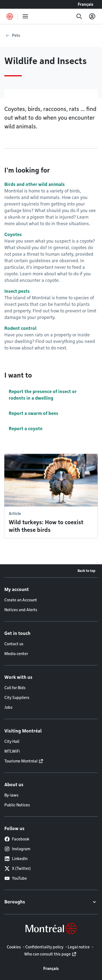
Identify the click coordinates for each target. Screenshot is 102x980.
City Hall (11, 741)
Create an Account (20, 600)
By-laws (11, 795)
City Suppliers (16, 697)
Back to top (86, 571)
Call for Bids (15, 688)
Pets (16, 35)
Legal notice (79, 947)
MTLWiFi (12, 751)
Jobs (8, 707)
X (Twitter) (21, 868)
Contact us (13, 644)
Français (85, 4)
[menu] (25, 16)
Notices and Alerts (20, 610)
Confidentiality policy (44, 947)
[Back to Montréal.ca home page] (9, 16)
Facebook (20, 839)
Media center (16, 654)
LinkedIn (19, 859)
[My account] (92, 16)
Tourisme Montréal (21, 761)
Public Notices (17, 805)
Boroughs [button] (14, 901)
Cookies (14, 947)
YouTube (19, 878)
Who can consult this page (47, 954)
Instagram (21, 849)
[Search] (79, 16)
